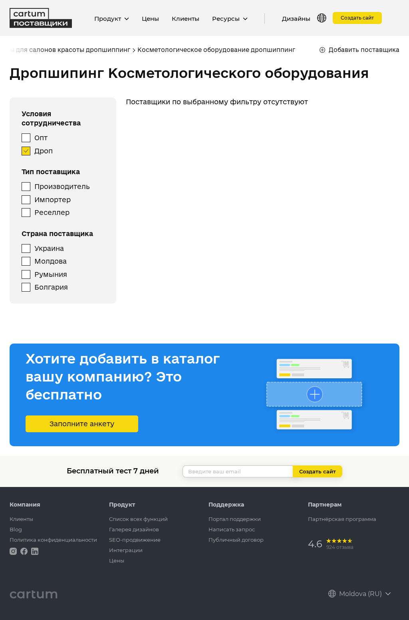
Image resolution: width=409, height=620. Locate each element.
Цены (150, 18)
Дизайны (296, 18)
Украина (49, 248)
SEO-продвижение (135, 540)
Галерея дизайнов (134, 529)
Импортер (52, 199)
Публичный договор (236, 540)
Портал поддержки (234, 519)
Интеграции (126, 550)
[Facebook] (24, 550)
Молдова (50, 261)
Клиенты (185, 18)
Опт (41, 137)
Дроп (43, 151)
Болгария (51, 287)
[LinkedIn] (34, 550)
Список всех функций (138, 519)
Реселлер (51, 212)
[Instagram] (14, 550)
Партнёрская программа (342, 519)
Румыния (50, 274)
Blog (16, 529)
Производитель (62, 186)
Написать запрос (231, 529)
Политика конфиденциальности (53, 540)
